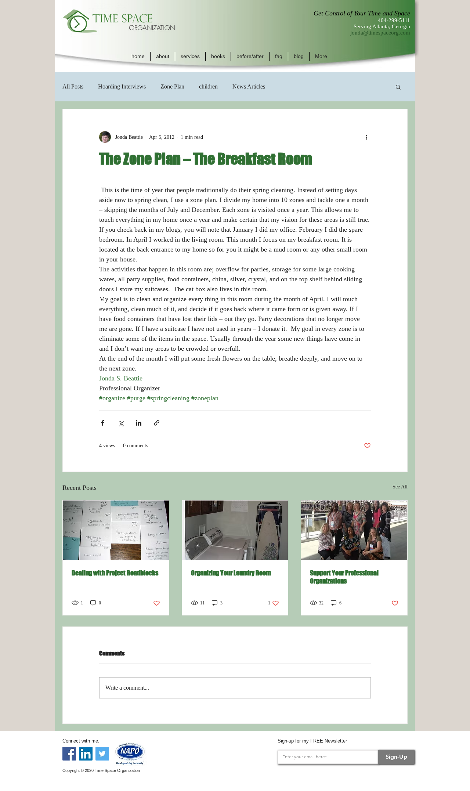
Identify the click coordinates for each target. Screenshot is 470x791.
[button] (163, 56)
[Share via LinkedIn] (138, 422)
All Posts (72, 86)
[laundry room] (235, 530)
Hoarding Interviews (122, 86)
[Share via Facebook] (102, 422)
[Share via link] (156, 422)
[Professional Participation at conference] (354, 530)
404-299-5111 (394, 20)
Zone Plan (172, 86)
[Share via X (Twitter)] (120, 422)
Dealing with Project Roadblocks (115, 573)
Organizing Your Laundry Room (231, 573)
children (208, 86)
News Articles (248, 86)
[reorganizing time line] (116, 530)
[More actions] (366, 137)
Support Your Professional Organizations (344, 577)
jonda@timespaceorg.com (380, 33)
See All (400, 487)
